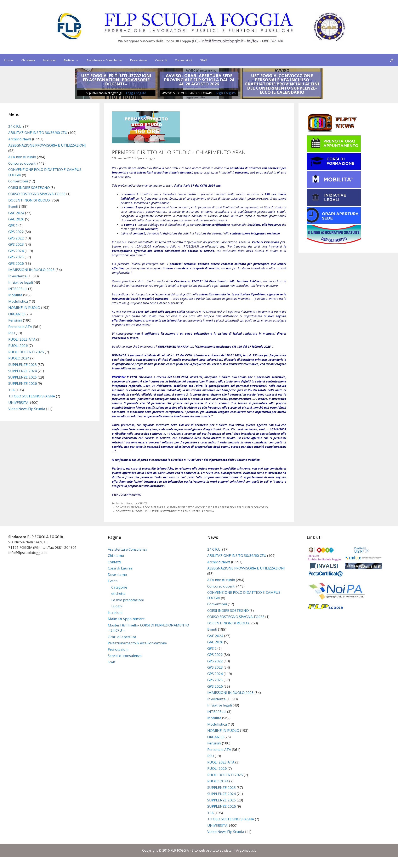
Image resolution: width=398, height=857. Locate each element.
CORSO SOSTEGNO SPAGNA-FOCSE (37, 193)
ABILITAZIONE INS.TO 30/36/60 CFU (37, 132)
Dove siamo (138, 60)
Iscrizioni (49, 60)
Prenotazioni (118, 649)
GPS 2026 (16, 263)
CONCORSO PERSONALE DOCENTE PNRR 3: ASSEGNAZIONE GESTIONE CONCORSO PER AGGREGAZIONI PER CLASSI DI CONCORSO (192, 507)
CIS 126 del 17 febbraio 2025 (251, 346)
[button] (78, 60)
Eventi (13, 206)
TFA (11, 389)
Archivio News (124, 503)
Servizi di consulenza (125, 655)
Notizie (69, 60)
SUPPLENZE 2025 (22, 377)
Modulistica (18, 301)
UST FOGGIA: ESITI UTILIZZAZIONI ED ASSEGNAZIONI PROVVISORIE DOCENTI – (116, 80)
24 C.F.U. (15, 126)
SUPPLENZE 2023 (22, 364)
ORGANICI (16, 314)
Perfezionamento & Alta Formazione (137, 643)
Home (8, 60)
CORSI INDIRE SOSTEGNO (29, 187)
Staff (203, 60)
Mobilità (15, 295)
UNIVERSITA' (141, 503)
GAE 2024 (16, 212)
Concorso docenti (22, 163)
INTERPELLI (17, 288)
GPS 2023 (16, 244)
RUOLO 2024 (18, 358)
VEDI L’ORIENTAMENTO (126, 494)
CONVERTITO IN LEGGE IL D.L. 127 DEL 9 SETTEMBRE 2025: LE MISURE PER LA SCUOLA (165, 511)
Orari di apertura (122, 636)
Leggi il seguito (136, 93)
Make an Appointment (126, 618)
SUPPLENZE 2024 (22, 370)
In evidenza (17, 276)
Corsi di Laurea (120, 568)
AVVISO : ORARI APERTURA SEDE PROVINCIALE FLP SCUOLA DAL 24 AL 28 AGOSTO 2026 (199, 80)
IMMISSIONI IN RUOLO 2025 (31, 269)
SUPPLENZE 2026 (22, 383)
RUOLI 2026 (18, 345)
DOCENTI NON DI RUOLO (29, 200)
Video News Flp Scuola (26, 408)
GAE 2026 (16, 219)
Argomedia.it (246, 850)
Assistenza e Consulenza (104, 60)
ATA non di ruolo (22, 156)
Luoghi (117, 606)
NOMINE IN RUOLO (24, 307)
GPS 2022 (16, 231)
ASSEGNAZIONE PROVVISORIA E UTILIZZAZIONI (47, 145)
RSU (11, 332)
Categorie (119, 587)
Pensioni (15, 320)
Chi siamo (28, 60)
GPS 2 (13, 225)
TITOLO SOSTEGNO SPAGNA (31, 396)
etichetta (118, 593)
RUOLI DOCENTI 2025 (26, 352)
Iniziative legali (20, 282)
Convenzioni (183, 60)
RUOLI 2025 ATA (21, 339)
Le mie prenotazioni (127, 599)
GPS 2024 (16, 250)
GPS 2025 (16, 257)
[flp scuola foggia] (199, 27)
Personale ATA (20, 326)
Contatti (161, 60)
